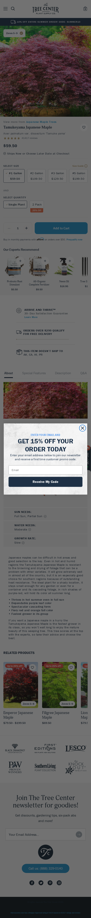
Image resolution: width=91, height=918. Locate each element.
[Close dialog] (82, 428)
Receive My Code (45, 482)
